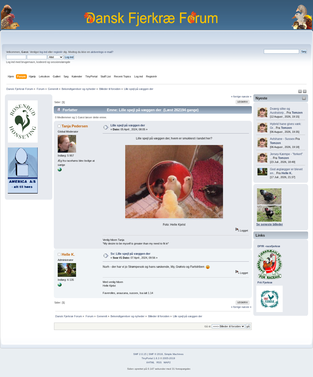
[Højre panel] (305, 92)
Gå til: (207, 326)
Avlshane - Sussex (282, 139)
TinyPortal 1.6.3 (150, 358)
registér (58, 51)
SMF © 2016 (156, 354)
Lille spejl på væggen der (128, 125)
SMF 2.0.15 (139, 354)
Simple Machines (173, 354)
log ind (43, 51)
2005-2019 (169, 358)
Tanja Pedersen (75, 126)
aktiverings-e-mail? (102, 51)
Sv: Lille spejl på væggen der (130, 253)
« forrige (236, 96)
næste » (246, 96)
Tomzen (297, 112)
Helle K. (286, 173)
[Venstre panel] (300, 92)
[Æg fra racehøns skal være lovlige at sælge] (60, 170)
